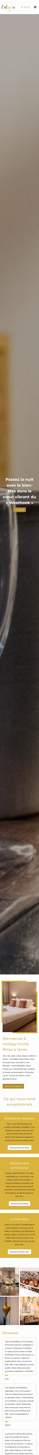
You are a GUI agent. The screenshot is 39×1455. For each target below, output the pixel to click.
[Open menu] (34, 7)
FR (25, 7)
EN (28, 7)
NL (22, 7)
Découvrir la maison (13, 1086)
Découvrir (19, 509)
